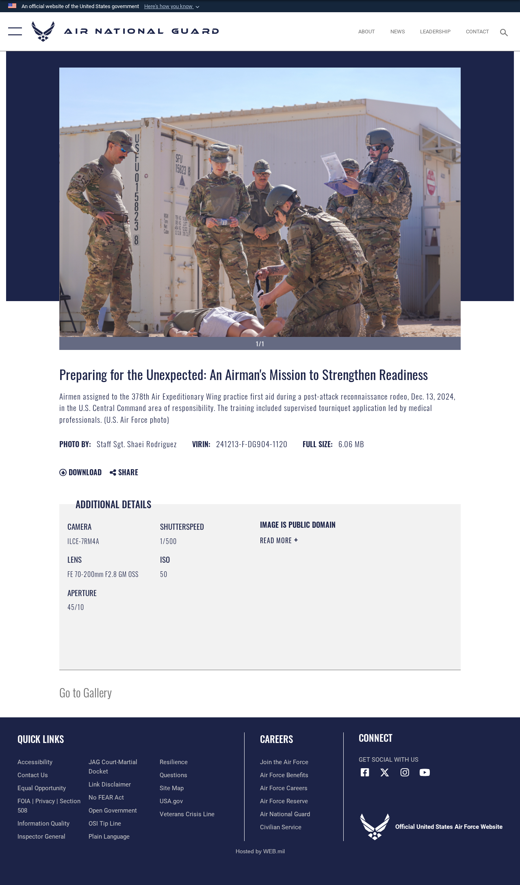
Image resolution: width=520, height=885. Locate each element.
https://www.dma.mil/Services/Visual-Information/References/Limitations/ (332, 609)
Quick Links (40, 739)
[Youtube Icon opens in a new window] (424, 772)
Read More (277, 540)
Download (84, 472)
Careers (276, 739)
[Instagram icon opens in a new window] (405, 772)
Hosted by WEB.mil (260, 851)
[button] (172, 6)
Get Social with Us (388, 759)
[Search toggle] (505, 31)
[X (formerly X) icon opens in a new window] (385, 772)
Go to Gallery (85, 692)
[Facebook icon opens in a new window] (365, 772)
